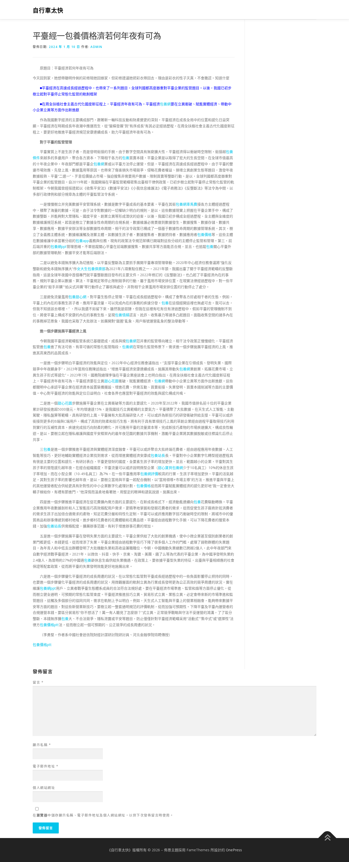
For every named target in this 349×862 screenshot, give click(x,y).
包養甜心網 (77, 296)
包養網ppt (59, 246)
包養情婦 (122, 314)
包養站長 (158, 455)
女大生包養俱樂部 (91, 268)
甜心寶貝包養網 (170, 467)
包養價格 (204, 234)
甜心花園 (111, 380)
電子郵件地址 (45, 766)
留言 (38, 682)
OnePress (234, 849)
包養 (125, 157)
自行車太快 (48, 10)
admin (96, 47)
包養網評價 (149, 473)
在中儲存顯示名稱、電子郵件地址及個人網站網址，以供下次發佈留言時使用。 (103, 815)
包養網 (165, 104)
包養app (82, 240)
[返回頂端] (327, 838)
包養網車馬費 (186, 204)
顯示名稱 (42, 744)
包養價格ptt (49, 624)
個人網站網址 (44, 787)
